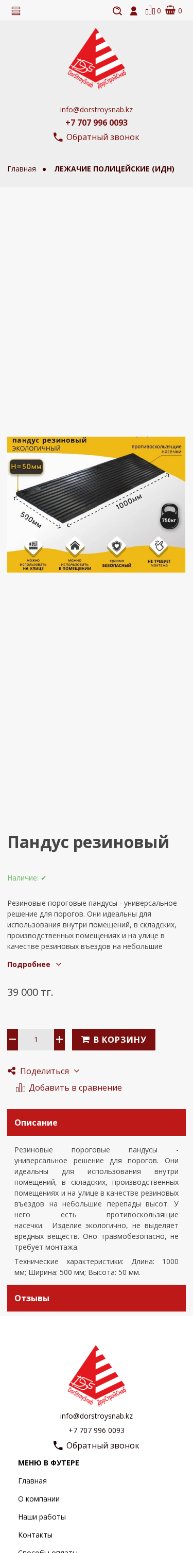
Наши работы (42, 1517)
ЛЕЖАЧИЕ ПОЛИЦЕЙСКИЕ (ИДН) (114, 169)
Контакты (35, 1535)
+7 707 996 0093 (96, 122)
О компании (39, 1499)
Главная (32, 1481)
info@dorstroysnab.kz (96, 109)
